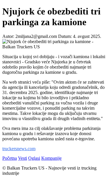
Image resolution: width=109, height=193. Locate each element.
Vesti (22, 158)
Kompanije (51, 158)
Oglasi (34, 158)
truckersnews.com (18, 148)
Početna (9, 158)
